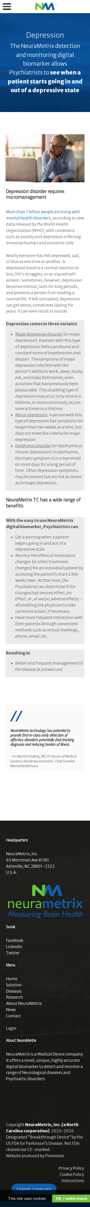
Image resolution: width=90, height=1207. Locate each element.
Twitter (13, 953)
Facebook (14, 940)
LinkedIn (14, 946)
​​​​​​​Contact (13, 1015)
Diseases (14, 991)
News (11, 1009)
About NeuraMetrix (24, 1003)
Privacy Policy (71, 1168)
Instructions (72, 1180)
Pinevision (54, 1155)
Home (11, 978)
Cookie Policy (72, 1174)
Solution (14, 985)
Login (11, 1028)
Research (14, 997)
